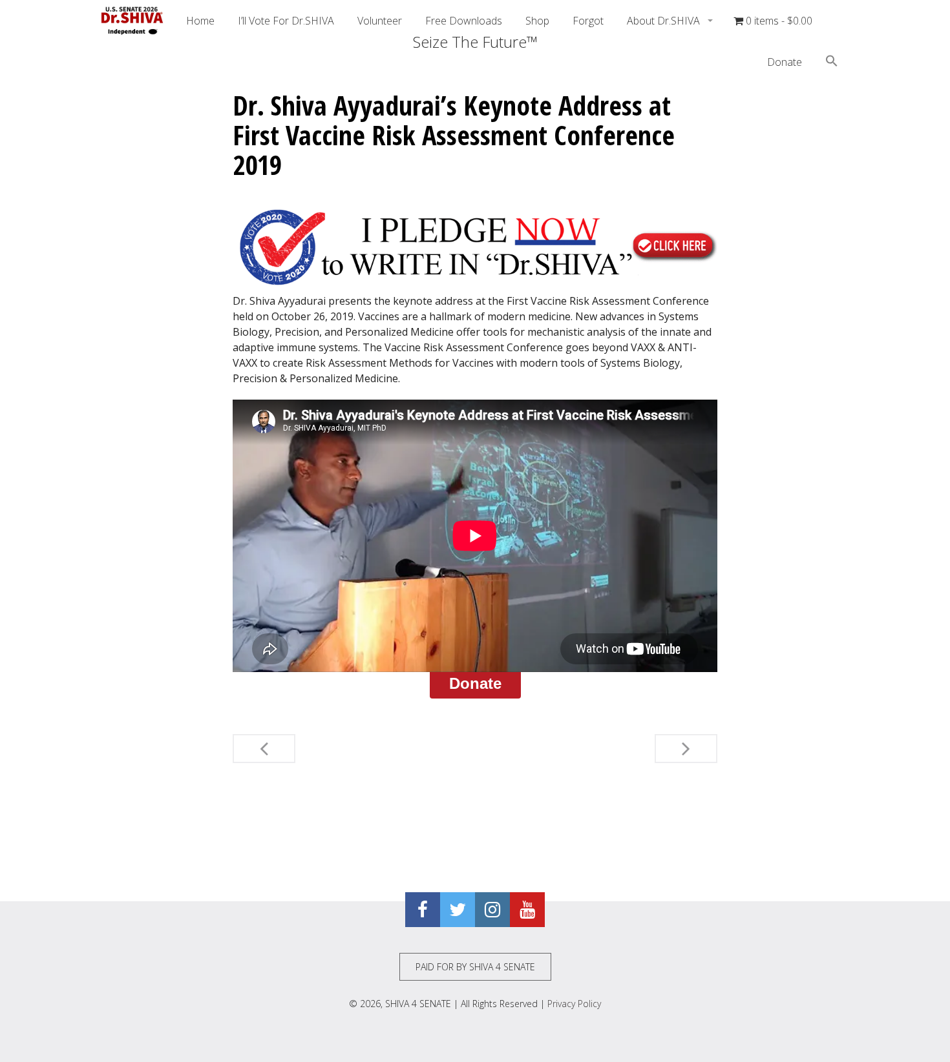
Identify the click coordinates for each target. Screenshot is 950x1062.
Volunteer (379, 21)
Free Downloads (463, 21)
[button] (832, 62)
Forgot (588, 21)
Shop (537, 21)
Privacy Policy (574, 1003)
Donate (784, 62)
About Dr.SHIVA (664, 21)
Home (200, 21)
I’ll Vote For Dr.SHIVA (286, 21)
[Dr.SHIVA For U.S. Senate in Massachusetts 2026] (132, 20)
